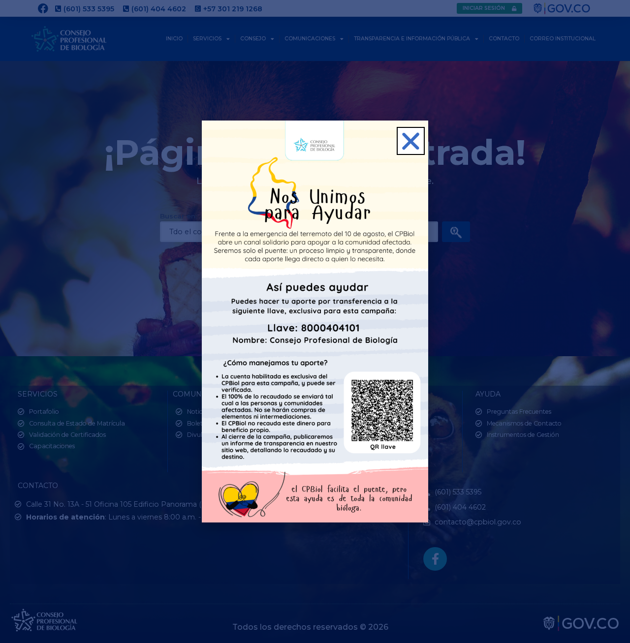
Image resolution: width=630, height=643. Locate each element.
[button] (411, 141)
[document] (315, 321)
